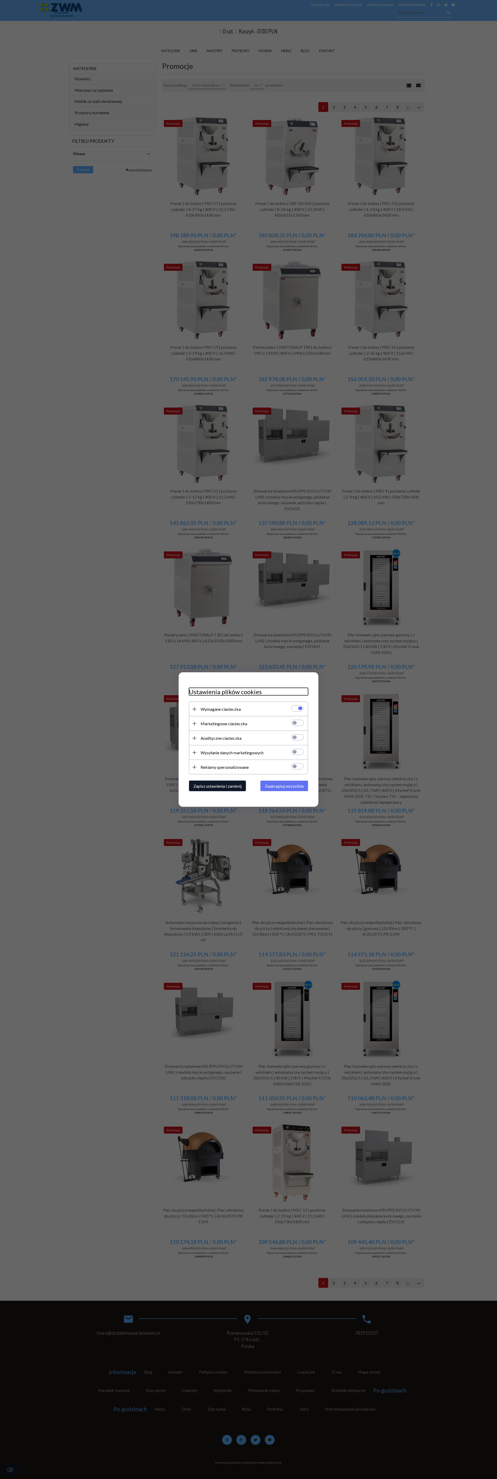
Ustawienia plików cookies (225, 691)
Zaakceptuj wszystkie (284, 786)
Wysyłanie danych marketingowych (232, 752)
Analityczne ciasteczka (221, 738)
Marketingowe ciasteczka (224, 723)
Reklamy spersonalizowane (225, 767)
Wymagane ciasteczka (221, 709)
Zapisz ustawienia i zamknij (217, 786)
